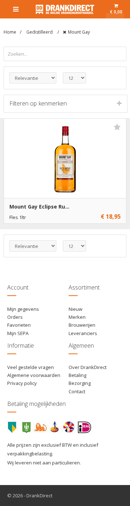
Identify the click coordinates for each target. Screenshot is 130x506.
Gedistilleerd (40, 32)
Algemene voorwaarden (33, 375)
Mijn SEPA (18, 333)
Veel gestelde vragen (30, 367)
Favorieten (19, 325)
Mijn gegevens (23, 309)
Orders (15, 317)
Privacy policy (22, 383)
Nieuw (75, 309)
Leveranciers (83, 333)
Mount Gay (79, 32)
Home (10, 32)
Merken (77, 317)
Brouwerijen (82, 325)
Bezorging (80, 383)
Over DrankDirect (88, 367)
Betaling (77, 375)
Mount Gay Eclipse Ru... (39, 206)
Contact (77, 391)
